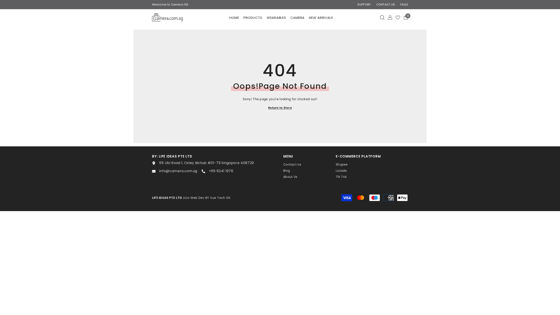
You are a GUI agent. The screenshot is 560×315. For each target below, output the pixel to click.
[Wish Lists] (398, 17)
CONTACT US (385, 4)
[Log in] (390, 17)
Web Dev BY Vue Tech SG (210, 198)
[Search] (382, 17)
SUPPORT (364, 4)
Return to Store (280, 108)
